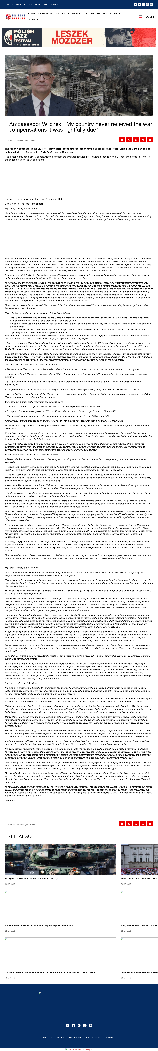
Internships (28, 4)
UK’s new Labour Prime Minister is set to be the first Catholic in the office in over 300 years (50, 972)
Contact (55, 4)
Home (31, 13)
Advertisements (42, 4)
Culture (88, 13)
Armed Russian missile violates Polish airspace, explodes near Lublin (39, 925)
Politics (60, 13)
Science (114, 13)
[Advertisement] (79, 180)
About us (9, 4)
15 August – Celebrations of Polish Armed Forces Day (31, 878)
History (101, 13)
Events (34, 19)
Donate (18, 4)
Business (74, 13)
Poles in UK (44, 13)
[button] (122, 139)
